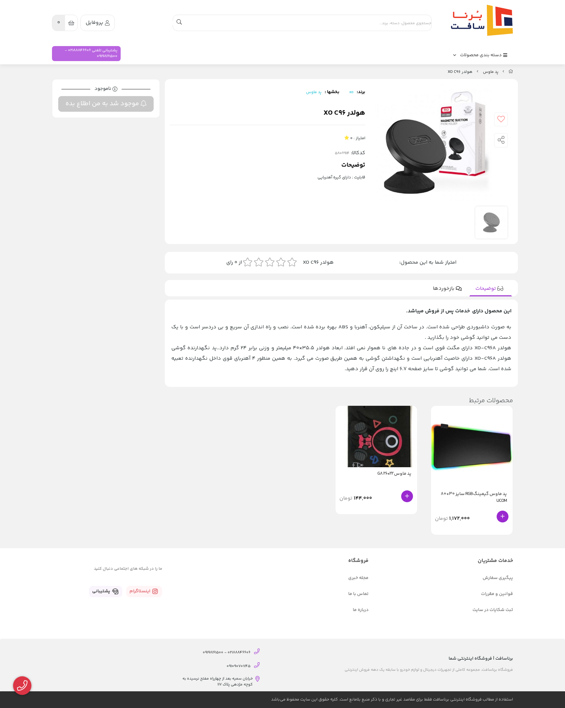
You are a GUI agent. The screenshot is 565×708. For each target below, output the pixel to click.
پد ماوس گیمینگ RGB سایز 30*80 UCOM (474, 497)
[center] (179, 23)
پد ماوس (490, 72)
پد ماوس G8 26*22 (394, 473)
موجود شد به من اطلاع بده (103, 104)
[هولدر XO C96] (480, 20)
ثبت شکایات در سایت (492, 610)
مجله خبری (358, 578)
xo (351, 92)
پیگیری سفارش (498, 578)
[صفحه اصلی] (510, 72)
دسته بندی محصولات (481, 55)
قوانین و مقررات (497, 594)
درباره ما (360, 610)
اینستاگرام (140, 591)
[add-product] (502, 516)
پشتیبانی (101, 591)
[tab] (490, 288)
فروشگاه (358, 561)
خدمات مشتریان (495, 561)
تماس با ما (358, 594)
